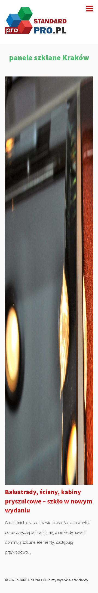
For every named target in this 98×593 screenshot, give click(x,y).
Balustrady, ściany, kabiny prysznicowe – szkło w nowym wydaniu (48, 501)
